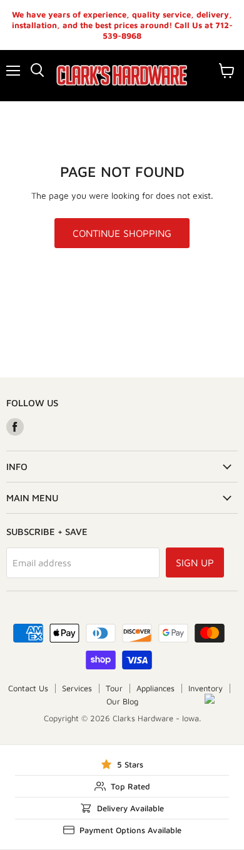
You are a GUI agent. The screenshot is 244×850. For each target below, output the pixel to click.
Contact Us (28, 688)
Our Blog (122, 701)
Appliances (155, 688)
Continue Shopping (122, 233)
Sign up (195, 562)
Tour (114, 688)
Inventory (205, 688)
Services (77, 688)
